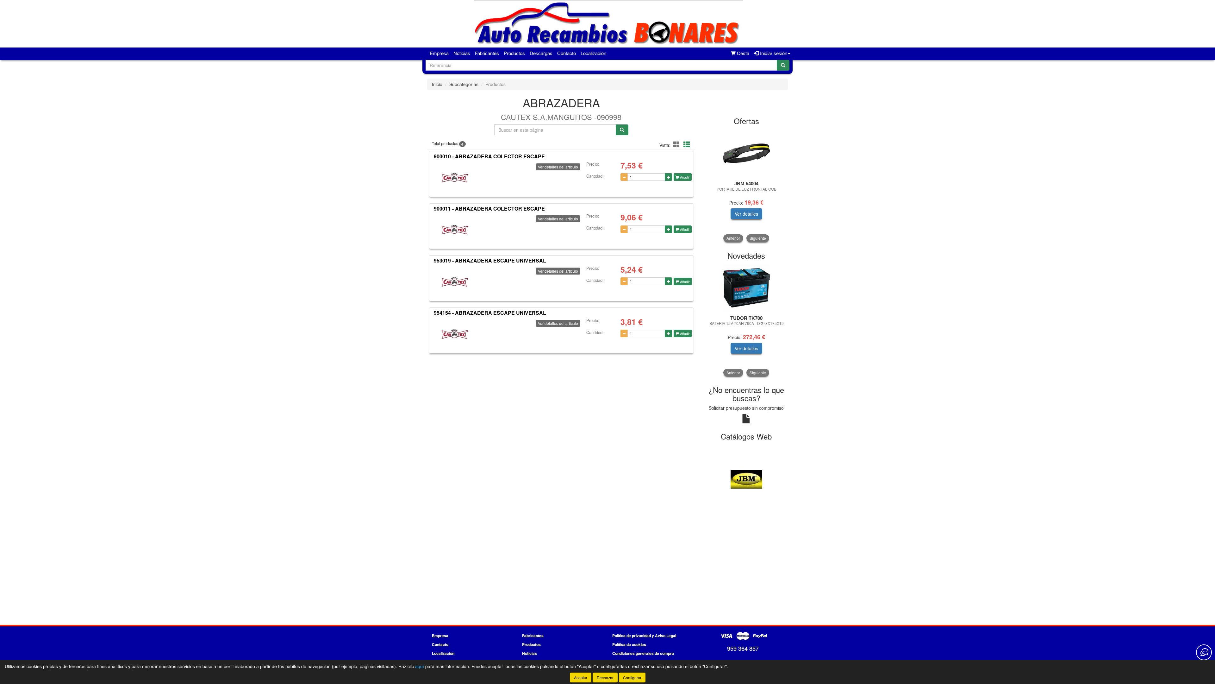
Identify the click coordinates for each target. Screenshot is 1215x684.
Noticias (461, 53)
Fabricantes (487, 53)
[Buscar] (783, 65)
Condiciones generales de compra (643, 653)
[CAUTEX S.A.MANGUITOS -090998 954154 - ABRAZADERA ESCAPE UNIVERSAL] (455, 334)
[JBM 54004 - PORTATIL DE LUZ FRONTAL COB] (746, 153)
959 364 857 (743, 648)
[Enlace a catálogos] (746, 479)
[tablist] (746, 185)
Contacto (566, 53)
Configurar (632, 677)
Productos (514, 53)
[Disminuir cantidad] (624, 177)
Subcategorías (463, 84)
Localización (593, 53)
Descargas (541, 53)
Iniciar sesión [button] (773, 53)
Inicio (437, 84)
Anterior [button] (733, 238)
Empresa (439, 53)
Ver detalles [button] (746, 214)
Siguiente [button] (758, 238)
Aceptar (580, 677)
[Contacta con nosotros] (1204, 652)
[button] (677, 144)
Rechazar (605, 677)
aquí (419, 666)
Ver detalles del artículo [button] (558, 166)
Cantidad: (595, 176)
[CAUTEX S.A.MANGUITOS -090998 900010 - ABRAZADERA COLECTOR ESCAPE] (455, 177)
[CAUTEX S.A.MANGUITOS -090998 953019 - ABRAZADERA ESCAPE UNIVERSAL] (455, 282)
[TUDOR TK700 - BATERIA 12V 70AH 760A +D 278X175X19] (746, 288)
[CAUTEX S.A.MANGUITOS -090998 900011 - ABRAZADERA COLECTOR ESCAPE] (455, 229)
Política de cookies (629, 644)
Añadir (684, 177)
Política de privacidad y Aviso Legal (644, 635)
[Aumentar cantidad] (668, 177)
